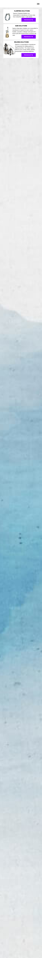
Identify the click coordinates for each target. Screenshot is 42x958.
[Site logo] (10, 4)
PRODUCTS (28, 20)
